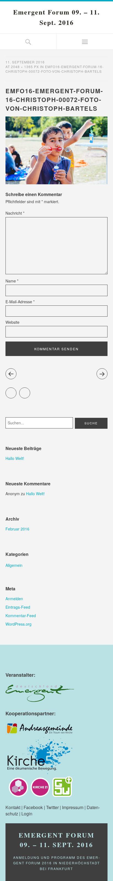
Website (12, 322)
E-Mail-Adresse (20, 301)
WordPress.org (18, 624)
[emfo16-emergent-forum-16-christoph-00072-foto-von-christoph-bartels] (56, 182)
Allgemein (13, 565)
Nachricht (14, 213)
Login (26, 813)
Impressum (72, 807)
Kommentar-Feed (20, 615)
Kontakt (12, 807)
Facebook (33, 807)
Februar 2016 (17, 529)
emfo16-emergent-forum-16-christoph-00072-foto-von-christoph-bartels (54, 69)
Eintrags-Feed (17, 607)
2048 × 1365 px (25, 66)
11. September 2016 (25, 62)
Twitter (52, 807)
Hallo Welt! (14, 458)
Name (11, 281)
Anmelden (14, 598)
